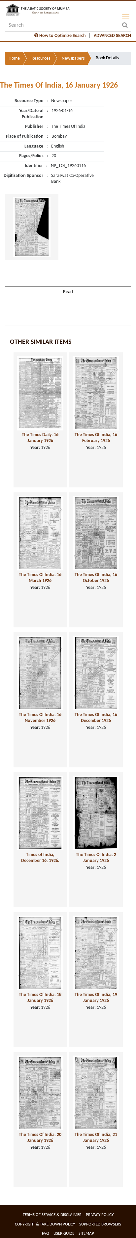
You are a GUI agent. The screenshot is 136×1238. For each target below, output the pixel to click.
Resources (40, 58)
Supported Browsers (100, 1224)
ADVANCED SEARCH (112, 35)
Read (68, 291)
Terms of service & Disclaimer (52, 1215)
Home (14, 58)
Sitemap (86, 1233)
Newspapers (73, 58)
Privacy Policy (100, 1215)
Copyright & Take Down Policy (45, 1224)
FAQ (45, 1233)
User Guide (63, 1233)
